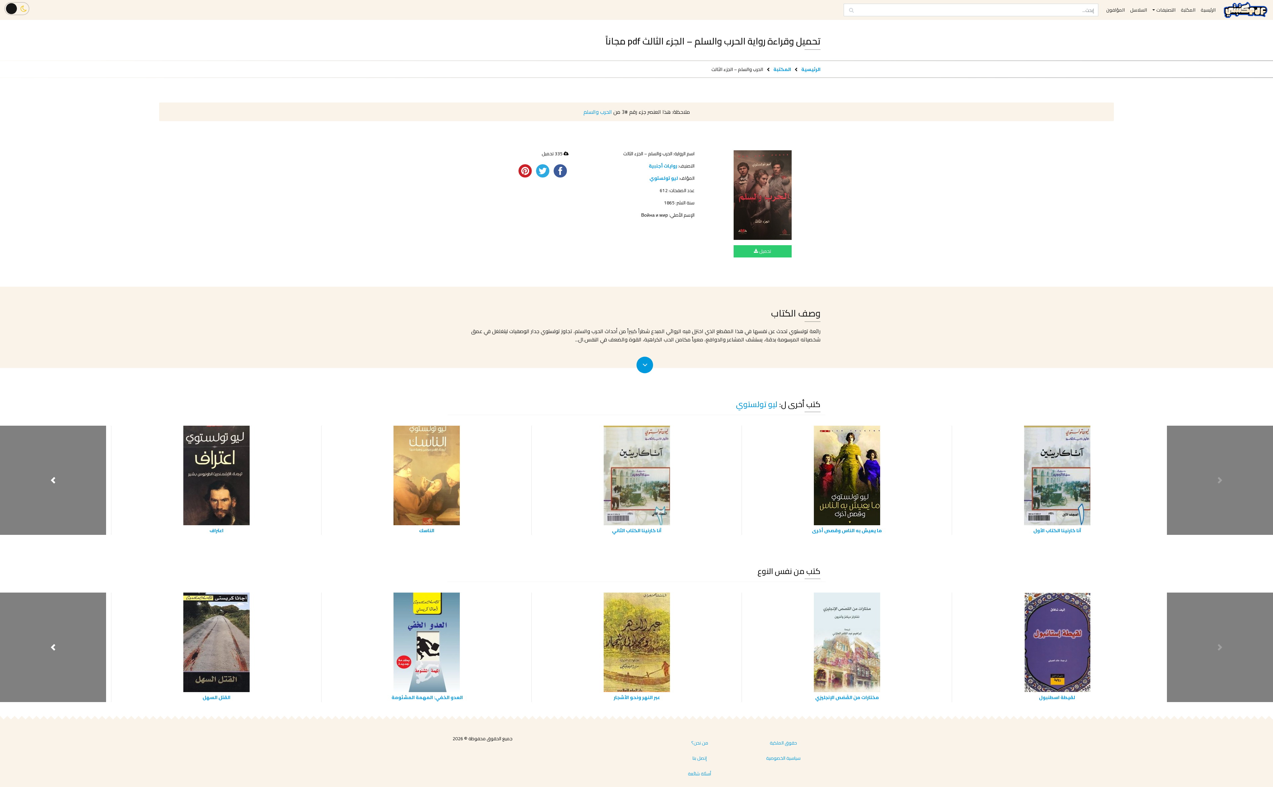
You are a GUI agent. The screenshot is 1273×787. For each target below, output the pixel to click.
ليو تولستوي (663, 178)
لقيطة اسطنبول (1057, 697)
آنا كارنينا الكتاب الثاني (636, 530)
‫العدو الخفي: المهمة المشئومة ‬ (427, 697)
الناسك (426, 530)
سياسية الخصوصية (783, 758)
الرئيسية (810, 69)
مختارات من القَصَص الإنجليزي (847, 697)
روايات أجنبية (663, 166)
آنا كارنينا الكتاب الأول (1057, 530)
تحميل (764, 251)
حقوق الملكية (783, 743)
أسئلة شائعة (699, 773)
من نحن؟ (699, 743)
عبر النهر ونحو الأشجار (637, 697)
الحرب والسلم (597, 112)
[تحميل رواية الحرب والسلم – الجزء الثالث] (763, 195)
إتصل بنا (700, 758)
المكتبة (782, 69)
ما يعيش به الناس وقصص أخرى (847, 530)
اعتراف (216, 530)
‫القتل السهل (216, 697)
